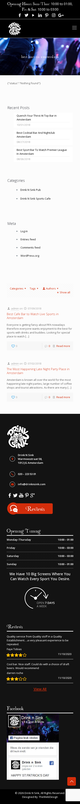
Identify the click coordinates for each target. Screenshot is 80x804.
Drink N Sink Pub (30, 190)
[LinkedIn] (40, 15)
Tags (33, 288)
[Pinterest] (47, 15)
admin (15, 308)
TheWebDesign (48, 797)
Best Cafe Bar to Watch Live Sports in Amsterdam (33, 316)
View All (40, 689)
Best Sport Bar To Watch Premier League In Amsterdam (42, 152)
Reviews (35, 509)
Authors (51, 288)
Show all (65, 292)
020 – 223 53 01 (27, 474)
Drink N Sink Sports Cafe (35, 198)
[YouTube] (33, 15)
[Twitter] (26, 15)
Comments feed (30, 247)
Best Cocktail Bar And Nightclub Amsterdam (36, 134)
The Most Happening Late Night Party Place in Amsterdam (38, 371)
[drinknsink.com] (14, 27)
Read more (63, 346)
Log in (24, 231)
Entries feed (28, 239)
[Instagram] (53, 15)
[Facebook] (20, 15)
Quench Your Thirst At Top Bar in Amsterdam (37, 117)
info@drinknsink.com (31, 484)
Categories (16, 288)
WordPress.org (30, 255)
